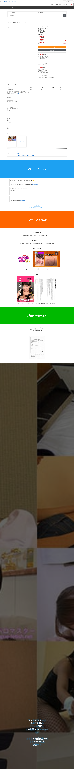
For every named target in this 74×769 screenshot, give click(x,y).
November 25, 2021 (22, 200)
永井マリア (18, 153)
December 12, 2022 (35, 184)
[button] (8, 346)
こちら (19, 93)
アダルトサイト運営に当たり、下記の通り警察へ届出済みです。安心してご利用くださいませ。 (37, 329)
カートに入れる (52, 50)
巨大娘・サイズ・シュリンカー (29, 155)
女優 (12, 7)
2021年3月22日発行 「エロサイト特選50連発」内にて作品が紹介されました (37, 243)
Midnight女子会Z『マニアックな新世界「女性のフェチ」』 (37, 269)
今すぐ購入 (52, 47)
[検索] (64, 15)
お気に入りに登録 (52, 51)
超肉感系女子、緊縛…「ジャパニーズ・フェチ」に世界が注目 (37, 235)
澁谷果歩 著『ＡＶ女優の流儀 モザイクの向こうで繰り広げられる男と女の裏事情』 (37, 303)
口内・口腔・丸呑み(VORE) (20, 155)
